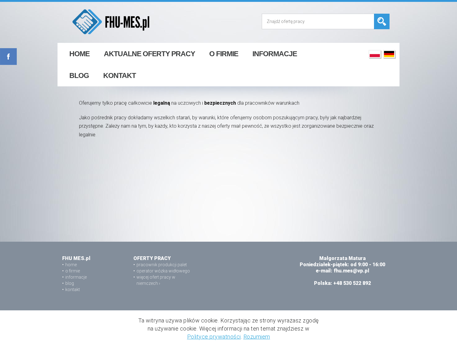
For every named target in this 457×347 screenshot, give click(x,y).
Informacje (274, 54)
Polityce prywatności (214, 336)
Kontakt (119, 75)
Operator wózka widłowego (163, 270)
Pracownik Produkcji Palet (161, 264)
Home (79, 54)
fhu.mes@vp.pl (351, 271)
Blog (79, 75)
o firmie (223, 54)
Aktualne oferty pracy (149, 54)
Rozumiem (256, 336)
